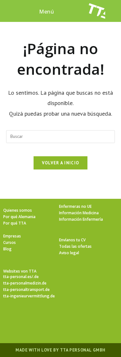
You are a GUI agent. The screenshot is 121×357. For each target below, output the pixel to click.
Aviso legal (69, 253)
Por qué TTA (14, 223)
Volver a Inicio (60, 163)
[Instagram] (53, 317)
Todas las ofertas (75, 246)
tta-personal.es (17, 276)
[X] (22, 317)
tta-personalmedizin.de (24, 283)
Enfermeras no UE (75, 206)
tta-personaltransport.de (26, 289)
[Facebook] (37, 317)
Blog (7, 249)
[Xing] (84, 317)
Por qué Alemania (19, 216)
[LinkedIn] (68, 317)
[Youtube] (99, 317)
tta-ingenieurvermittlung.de (29, 296)
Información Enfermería (81, 219)
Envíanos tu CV (72, 240)
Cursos (9, 242)
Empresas (12, 236)
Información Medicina (79, 213)
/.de (35, 276)
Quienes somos (17, 210)
